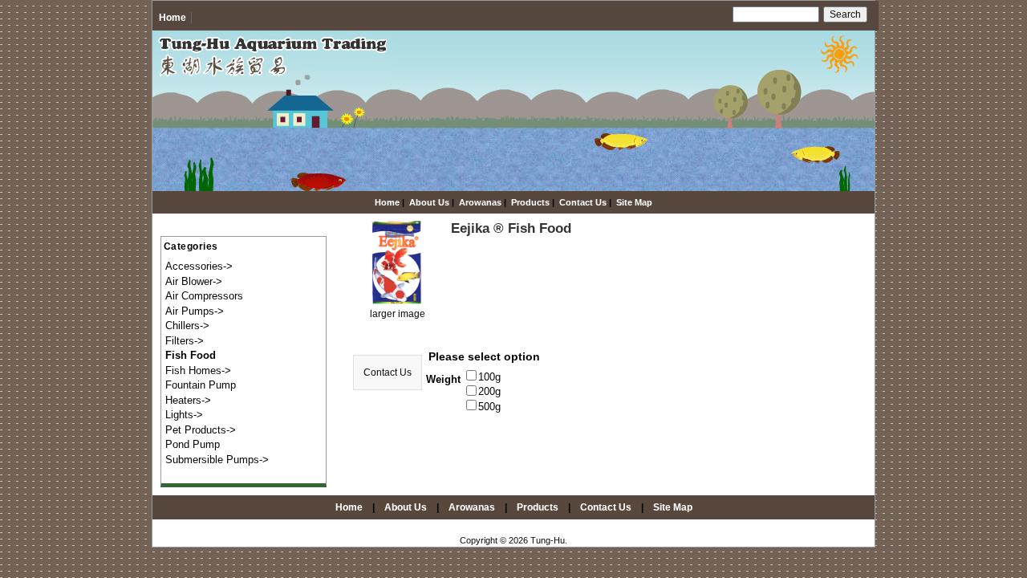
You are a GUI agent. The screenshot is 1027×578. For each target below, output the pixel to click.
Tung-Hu (547, 540)
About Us (429, 202)
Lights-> (184, 415)
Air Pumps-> (194, 311)
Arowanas (480, 202)
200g (489, 392)
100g (489, 377)
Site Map (634, 202)
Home (172, 17)
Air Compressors (204, 296)
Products (530, 202)
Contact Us (583, 202)
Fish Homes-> (198, 370)
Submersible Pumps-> (217, 460)
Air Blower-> (193, 281)
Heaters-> (188, 400)
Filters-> (184, 341)
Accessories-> (199, 266)
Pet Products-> (200, 430)
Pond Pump (192, 444)
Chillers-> (187, 326)
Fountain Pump (200, 385)
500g (489, 407)
